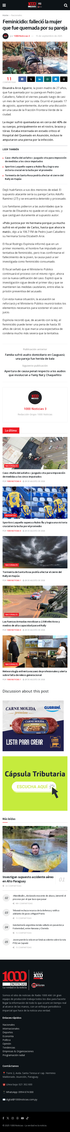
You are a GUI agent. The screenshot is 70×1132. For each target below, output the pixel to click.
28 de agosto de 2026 (34, 481)
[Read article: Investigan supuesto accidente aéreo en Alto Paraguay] (35, 849)
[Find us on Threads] (17, 1118)
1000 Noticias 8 (14, 481)
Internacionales (11, 1028)
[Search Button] (65, 5)
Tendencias (9, 1047)
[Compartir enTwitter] (31, 79)
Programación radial (14, 1055)
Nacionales (16, 15)
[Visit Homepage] (35, 5)
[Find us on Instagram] (13, 1118)
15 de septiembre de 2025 (49, 35)
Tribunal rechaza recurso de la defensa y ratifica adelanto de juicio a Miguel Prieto (36, 912)
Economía (8, 1036)
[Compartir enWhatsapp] (47, 79)
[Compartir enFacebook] (22, 79)
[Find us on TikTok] (27, 1118)
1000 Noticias (16, 1125)
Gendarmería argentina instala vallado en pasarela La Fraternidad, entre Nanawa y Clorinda (38, 926)
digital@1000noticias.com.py (21, 1099)
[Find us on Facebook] (3, 1118)
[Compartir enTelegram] (55, 79)
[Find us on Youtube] (22, 1118)
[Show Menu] (4, 5)
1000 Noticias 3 (22, 35)
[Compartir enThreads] (63, 79)
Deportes (10, 515)
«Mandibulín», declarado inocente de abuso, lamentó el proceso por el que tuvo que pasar (39, 897)
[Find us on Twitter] (7, 1118)
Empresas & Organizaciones (18, 1051)
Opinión (7, 1043)
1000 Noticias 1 (14, 580)
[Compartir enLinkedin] (39, 79)
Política (7, 1040)
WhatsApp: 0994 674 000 (19, 1092)
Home (5, 15)
